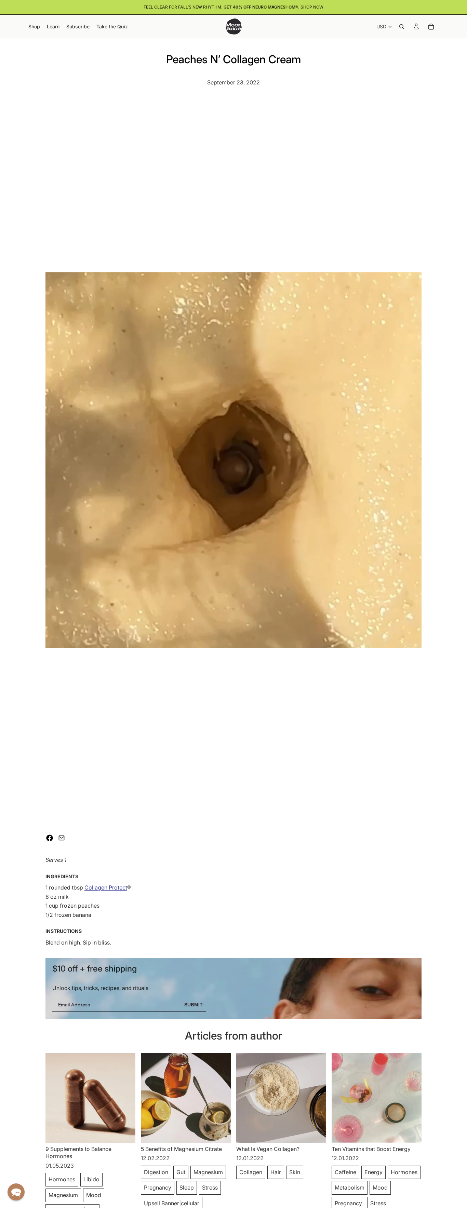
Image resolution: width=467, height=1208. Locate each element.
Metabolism (349, 1187)
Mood (93, 1195)
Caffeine (345, 1172)
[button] (16, 1191)
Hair (275, 1172)
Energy (373, 1172)
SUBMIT (193, 1004)
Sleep (186, 1187)
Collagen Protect (105, 887)
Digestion (156, 1172)
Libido (91, 1179)
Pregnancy (157, 1187)
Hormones (62, 1179)
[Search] (401, 26)
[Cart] (431, 26)
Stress (210, 1187)
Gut (180, 1172)
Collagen (250, 1172)
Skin (294, 1172)
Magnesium (63, 1195)
